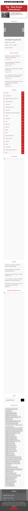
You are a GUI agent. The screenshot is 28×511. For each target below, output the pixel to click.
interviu (17, 463)
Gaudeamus (15, 461)
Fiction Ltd (9, 459)
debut (8, 430)
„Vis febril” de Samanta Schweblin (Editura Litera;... (16, 13)
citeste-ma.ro (13, 15)
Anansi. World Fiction (11, 409)
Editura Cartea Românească (13, 432)
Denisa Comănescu (17, 430)
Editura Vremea (10, 455)
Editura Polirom (10, 449)
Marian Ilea (9, 471)
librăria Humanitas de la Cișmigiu (14, 469)
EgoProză (18, 457)
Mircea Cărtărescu (11, 473)
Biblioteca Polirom (11, 415)
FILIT (8, 461)
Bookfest (9, 419)
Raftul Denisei (10, 479)
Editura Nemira (10, 445)
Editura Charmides (11, 436)
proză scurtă (16, 475)
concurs (19, 428)
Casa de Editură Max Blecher (13, 421)
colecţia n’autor (10, 428)
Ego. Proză (9, 457)
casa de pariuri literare (12, 423)
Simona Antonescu (11, 481)
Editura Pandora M (11, 447)
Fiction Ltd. (18, 459)
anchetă (8, 411)
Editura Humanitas (11, 438)
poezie (8, 475)
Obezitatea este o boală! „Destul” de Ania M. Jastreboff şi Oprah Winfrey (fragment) (14, 83)
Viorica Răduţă (10, 485)
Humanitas (9, 463)
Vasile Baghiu (10, 483)
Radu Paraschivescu (11, 477)
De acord (14, 508)
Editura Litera (10, 443)
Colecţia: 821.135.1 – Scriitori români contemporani (13, 425)
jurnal (8, 465)
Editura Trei (10, 453)
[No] (24, 506)
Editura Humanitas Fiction (13, 440)
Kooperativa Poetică (11, 467)
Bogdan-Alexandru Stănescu (13, 417)
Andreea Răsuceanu (11, 413)
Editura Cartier (10, 434)
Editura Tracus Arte (11, 451)
